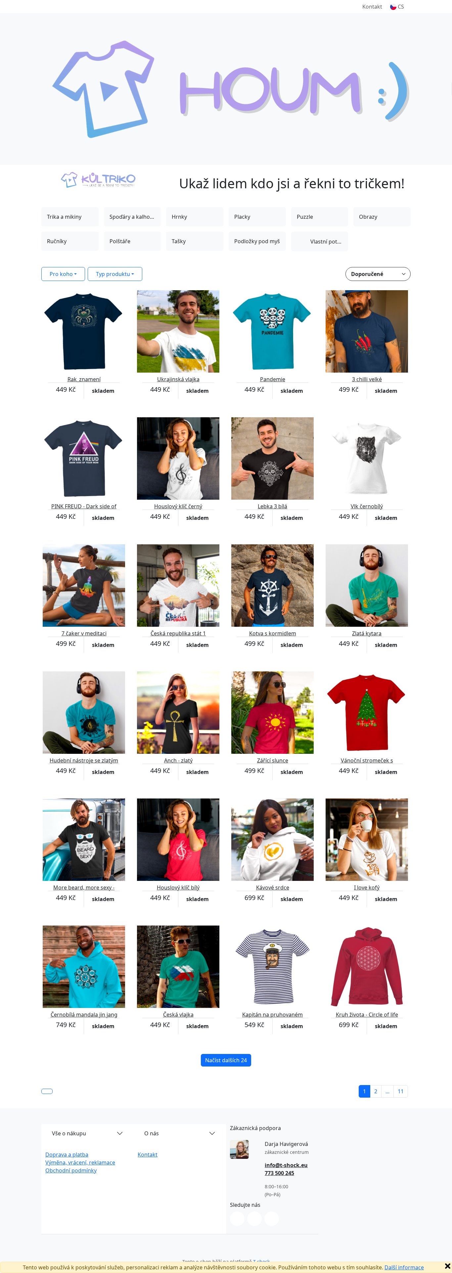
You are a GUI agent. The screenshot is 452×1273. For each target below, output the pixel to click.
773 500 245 (279, 1173)
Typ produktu (113, 274)
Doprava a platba (66, 1154)
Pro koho (61, 274)
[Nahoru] (47, 1091)
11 (401, 1091)
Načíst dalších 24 (226, 1060)
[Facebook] (254, 1218)
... (387, 1091)
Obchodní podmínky (71, 1170)
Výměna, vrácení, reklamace (80, 1162)
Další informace (404, 1267)
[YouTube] (271, 1218)
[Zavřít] (447, 1266)
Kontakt (372, 6)
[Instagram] (237, 1218)
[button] (397, 6)
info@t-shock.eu (286, 1165)
